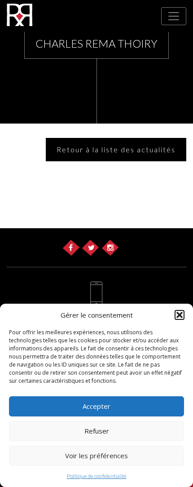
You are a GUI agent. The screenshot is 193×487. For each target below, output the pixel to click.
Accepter (96, 406)
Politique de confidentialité (97, 476)
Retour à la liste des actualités (116, 149)
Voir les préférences (96, 455)
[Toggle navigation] (173, 16)
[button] (179, 314)
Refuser (96, 430)
